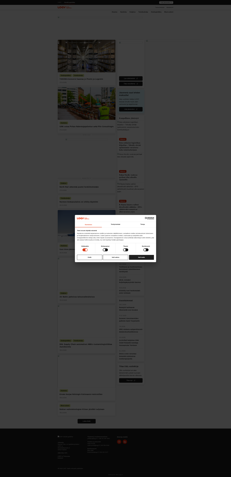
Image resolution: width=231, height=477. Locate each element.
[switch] (105, 249)
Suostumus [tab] (88, 224)
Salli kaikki (141, 257)
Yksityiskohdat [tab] (115, 224)
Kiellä (89, 257)
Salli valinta (115, 257)
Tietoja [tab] (142, 224)
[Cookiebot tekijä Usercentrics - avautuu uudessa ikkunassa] (146, 218)
